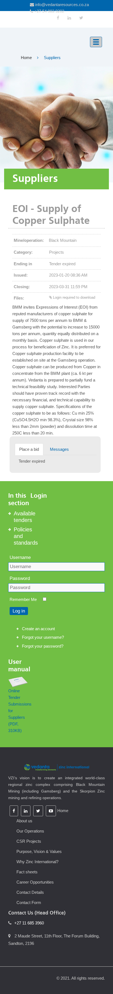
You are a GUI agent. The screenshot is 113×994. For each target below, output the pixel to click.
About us (24, 820)
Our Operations (30, 831)
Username (20, 557)
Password (20, 578)
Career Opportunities (35, 882)
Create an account (38, 628)
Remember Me (23, 599)
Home (26, 57)
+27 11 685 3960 (29, 923)
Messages (59, 449)
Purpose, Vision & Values (39, 851)
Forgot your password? (42, 646)
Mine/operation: (29, 240)
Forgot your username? (43, 637)
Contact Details (30, 892)
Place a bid (29, 449)
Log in (19, 611)
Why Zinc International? (37, 861)
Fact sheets (27, 872)
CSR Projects (28, 841)
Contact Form (28, 902)
